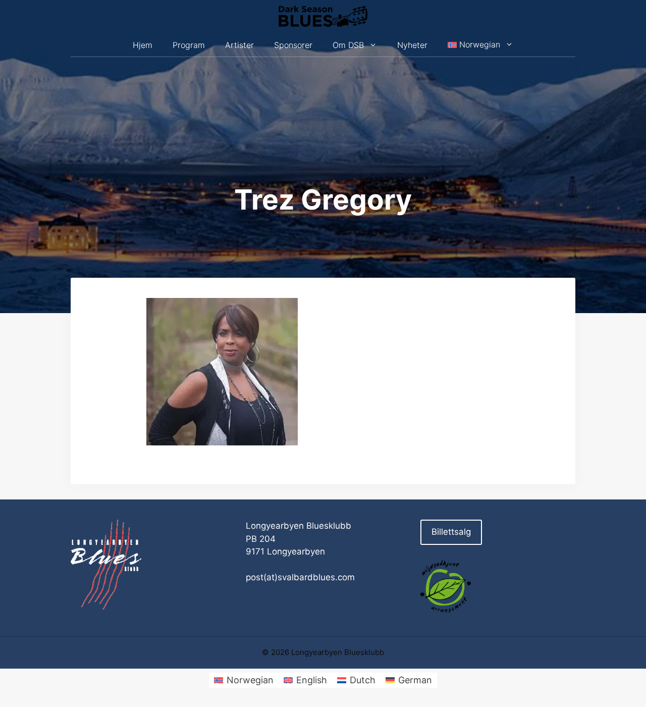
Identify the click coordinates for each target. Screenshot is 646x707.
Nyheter (412, 45)
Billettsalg (451, 532)
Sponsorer (293, 45)
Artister (239, 45)
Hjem (142, 45)
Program (189, 45)
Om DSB (348, 45)
